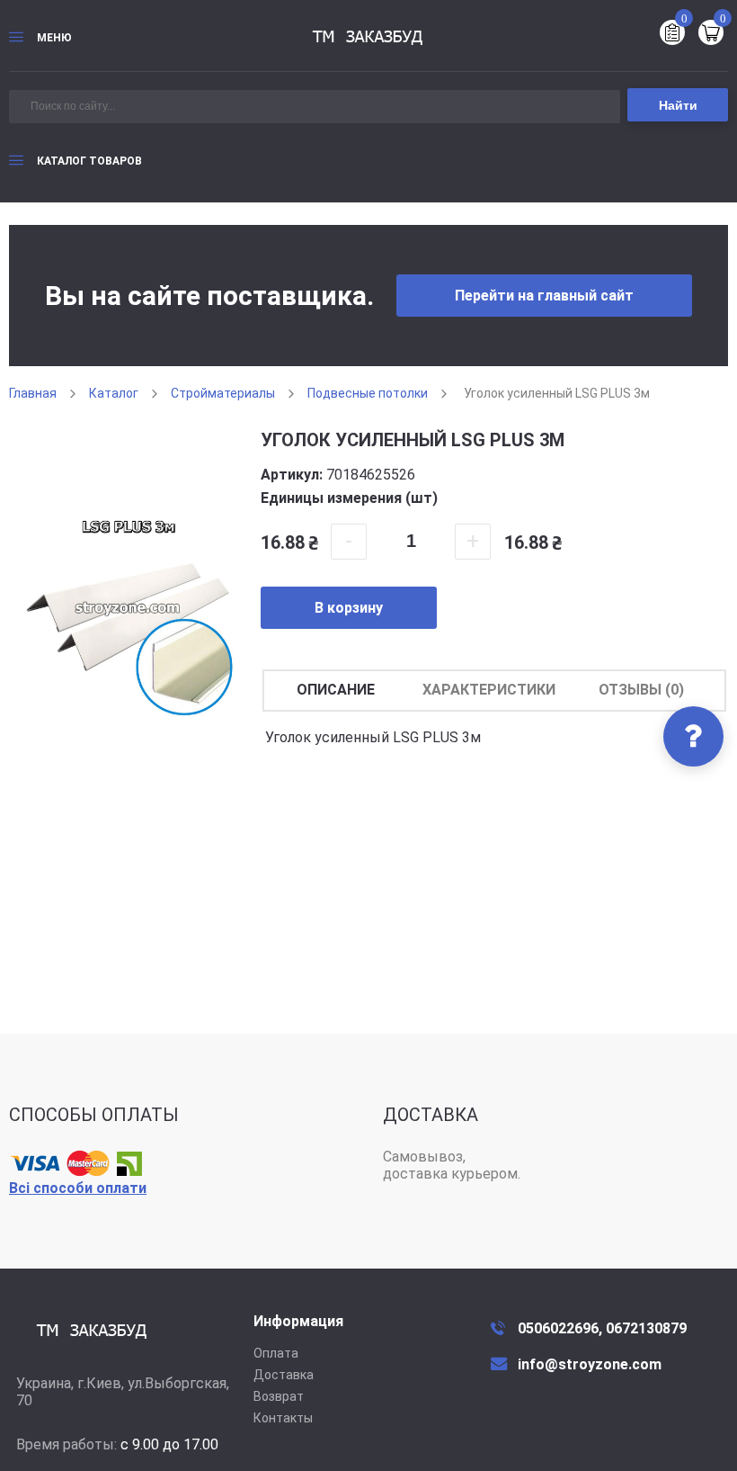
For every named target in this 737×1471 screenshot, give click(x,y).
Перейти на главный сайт (544, 295)
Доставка (283, 1375)
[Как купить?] (693, 736)
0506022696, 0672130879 (602, 1328)
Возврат (278, 1396)
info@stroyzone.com (590, 1364)
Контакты (283, 1418)
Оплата (275, 1353)
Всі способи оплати (78, 1188)
